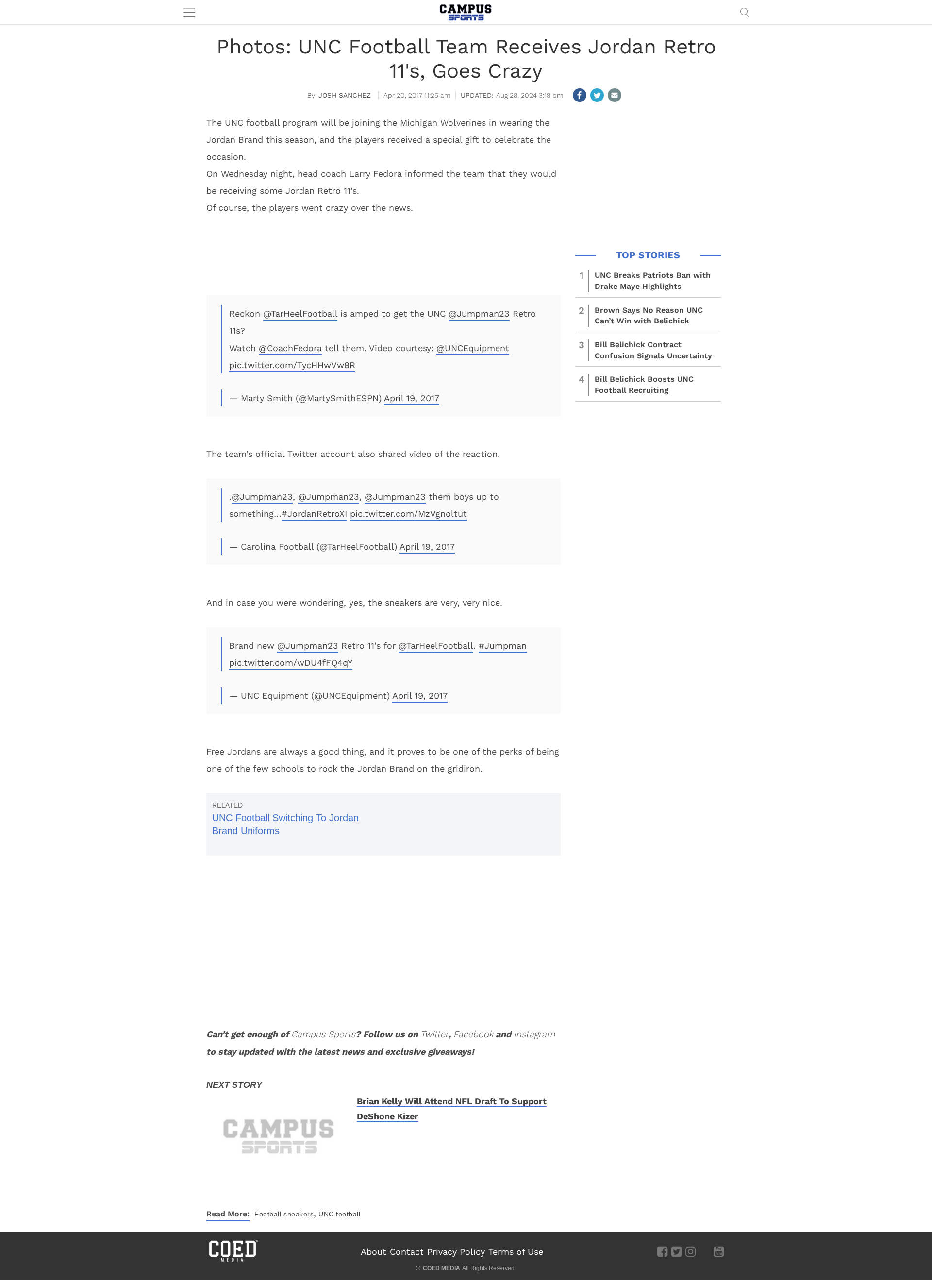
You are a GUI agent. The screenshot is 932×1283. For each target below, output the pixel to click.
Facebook (473, 1034)
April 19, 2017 (411, 398)
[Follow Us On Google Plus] (705, 1251)
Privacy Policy (456, 1252)
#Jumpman (503, 646)
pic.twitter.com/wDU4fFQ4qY (290, 663)
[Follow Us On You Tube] (719, 1251)
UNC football (339, 1214)
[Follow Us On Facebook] (662, 1251)
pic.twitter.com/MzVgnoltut (408, 513)
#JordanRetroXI (314, 513)
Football (267, 1214)
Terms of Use (515, 1252)
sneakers (298, 1214)
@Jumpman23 (479, 313)
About (373, 1252)
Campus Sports (323, 1034)
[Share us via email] (614, 95)
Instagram (534, 1034)
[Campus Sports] (466, 12)
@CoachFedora (290, 348)
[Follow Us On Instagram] (690, 1251)
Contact (407, 1252)
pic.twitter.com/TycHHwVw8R (292, 365)
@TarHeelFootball (300, 313)
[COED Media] (233, 1260)
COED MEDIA (441, 1268)
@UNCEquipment (472, 348)
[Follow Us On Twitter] (676, 1251)
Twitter (434, 1034)
